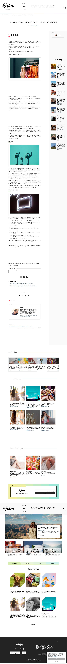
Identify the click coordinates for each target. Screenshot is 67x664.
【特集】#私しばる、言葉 (46, 614)
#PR (11, 471)
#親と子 (54, 5)
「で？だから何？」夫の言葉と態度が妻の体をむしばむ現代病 (32, 367)
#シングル (58, 148)
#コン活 (43, 6)
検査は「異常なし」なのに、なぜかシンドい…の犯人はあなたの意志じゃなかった (33, 428)
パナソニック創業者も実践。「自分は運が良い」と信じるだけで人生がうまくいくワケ (33, 551)
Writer (24, 6)
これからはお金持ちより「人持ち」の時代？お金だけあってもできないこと (48, 404)
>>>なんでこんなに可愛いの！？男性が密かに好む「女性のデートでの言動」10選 (23, 286)
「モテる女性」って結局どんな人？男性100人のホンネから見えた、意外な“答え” (33, 616)
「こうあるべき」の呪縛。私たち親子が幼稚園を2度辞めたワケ (22, 367)
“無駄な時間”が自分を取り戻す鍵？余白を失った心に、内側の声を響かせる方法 (52, 551)
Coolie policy (55, 656)
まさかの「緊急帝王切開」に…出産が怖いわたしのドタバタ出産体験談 (48, 473)
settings (56, 661)
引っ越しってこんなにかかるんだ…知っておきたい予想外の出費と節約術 (14, 551)
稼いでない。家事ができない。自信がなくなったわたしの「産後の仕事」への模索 (41, 368)
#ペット (61, 68)
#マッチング (33, 8)
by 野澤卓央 (43, 619)
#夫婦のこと (29, 365)
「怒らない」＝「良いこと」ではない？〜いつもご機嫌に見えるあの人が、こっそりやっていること (33, 405)
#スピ (58, 77)
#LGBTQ (39, 6)
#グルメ (43, 589)
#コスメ (41, 5)
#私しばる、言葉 (59, 129)
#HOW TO (34, 25)
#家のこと (60, 103)
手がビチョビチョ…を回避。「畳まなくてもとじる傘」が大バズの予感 (13, 367)
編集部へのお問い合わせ (43, 654)
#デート (45, 5)
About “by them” (15, 653)
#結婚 (47, 6)
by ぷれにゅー (12, 593)
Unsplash (26, 79)
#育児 (62, 129)
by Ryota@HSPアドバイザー (14, 406)
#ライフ (35, 6)
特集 (24, 653)
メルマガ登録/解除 (42, 653)
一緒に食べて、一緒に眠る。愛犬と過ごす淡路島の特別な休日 (17, 591)
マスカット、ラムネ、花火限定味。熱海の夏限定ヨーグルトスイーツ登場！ (49, 592)
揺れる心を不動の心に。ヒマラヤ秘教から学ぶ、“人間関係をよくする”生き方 (48, 528)
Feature (24, 9)
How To (24, 506)
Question (24, 8)
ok (56, 658)
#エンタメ (44, 8)
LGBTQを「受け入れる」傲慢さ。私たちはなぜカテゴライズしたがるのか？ (51, 367)
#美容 (50, 6)
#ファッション (38, 8)
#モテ (32, 6)
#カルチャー (49, 8)
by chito (58, 140)
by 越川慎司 (12, 618)
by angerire (58, 131)
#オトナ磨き (37, 5)
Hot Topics (24, 3)
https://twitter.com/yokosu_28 (27, 313)
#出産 (45, 471)
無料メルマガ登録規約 (49, 491)
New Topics (14, 563)
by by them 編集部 (59, 69)
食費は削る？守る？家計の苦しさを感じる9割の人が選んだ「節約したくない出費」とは (33, 592)
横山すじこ (22, 307)
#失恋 (52, 6)
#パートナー (49, 5)
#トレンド (53, 8)
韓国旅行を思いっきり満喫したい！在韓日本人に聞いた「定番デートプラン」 (33, 473)
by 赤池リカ (58, 78)
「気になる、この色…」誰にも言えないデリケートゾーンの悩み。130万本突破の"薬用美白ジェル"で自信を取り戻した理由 (17, 474)
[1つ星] (9, 36)
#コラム (32, 5)
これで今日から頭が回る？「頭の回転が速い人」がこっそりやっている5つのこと (17, 404)
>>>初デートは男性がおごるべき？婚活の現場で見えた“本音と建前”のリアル (22, 285)
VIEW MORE (33, 624)
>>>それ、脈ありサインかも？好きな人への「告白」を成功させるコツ (21, 51)
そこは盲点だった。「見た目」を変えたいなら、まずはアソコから (17, 428)
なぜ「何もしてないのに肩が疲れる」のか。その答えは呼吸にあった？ (47, 428)
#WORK (15, 402)
